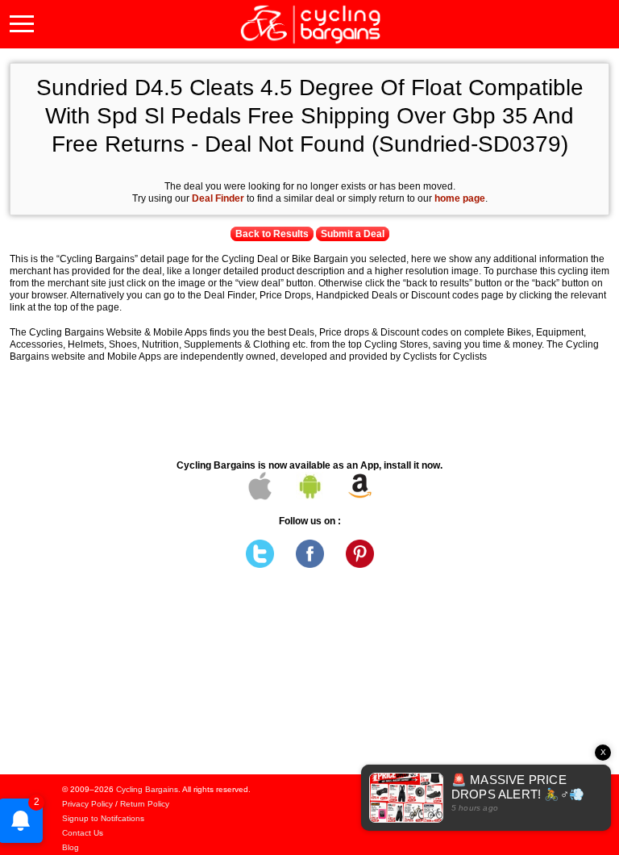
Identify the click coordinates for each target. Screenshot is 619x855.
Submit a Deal (352, 234)
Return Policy (144, 803)
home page (459, 198)
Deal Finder (218, 198)
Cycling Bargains (147, 789)
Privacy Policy (87, 803)
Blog (70, 847)
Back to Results (272, 234)
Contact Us (82, 832)
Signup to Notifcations (103, 818)
